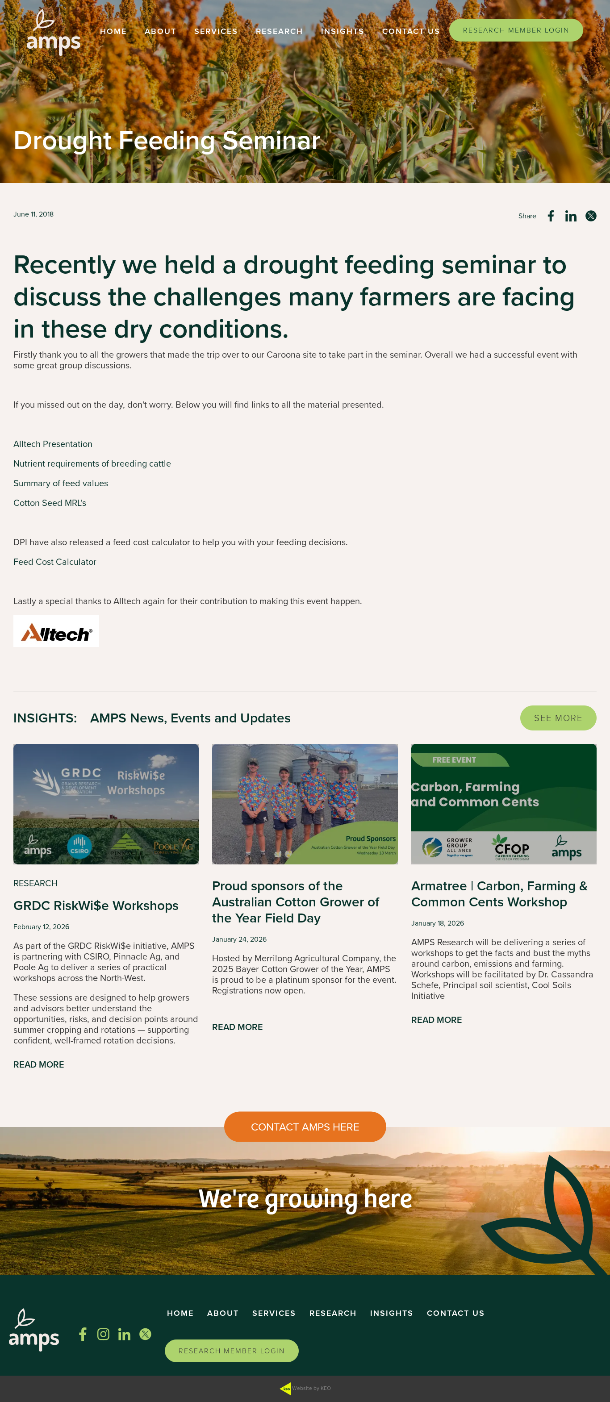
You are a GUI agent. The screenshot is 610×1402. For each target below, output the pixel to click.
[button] (113, 32)
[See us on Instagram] (103, 1334)
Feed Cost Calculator (54, 561)
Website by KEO (311, 1389)
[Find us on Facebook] (83, 1334)
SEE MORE (558, 718)
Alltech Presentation (52, 444)
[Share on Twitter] (591, 216)
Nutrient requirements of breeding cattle (92, 463)
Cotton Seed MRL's (49, 502)
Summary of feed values (60, 483)
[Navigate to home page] (53, 32)
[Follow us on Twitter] (145, 1334)
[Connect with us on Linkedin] (124, 1334)
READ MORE (38, 1065)
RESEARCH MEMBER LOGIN (516, 30)
